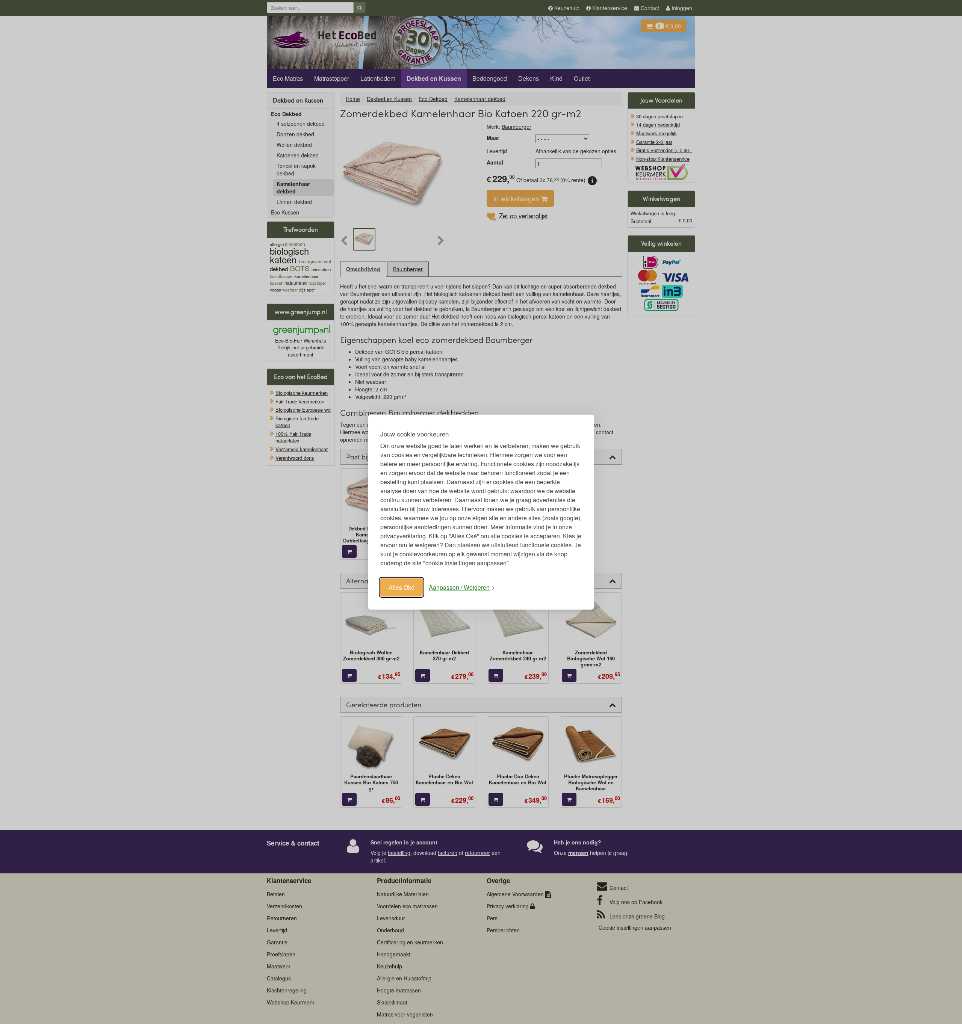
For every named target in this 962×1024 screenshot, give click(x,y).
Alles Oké (401, 587)
